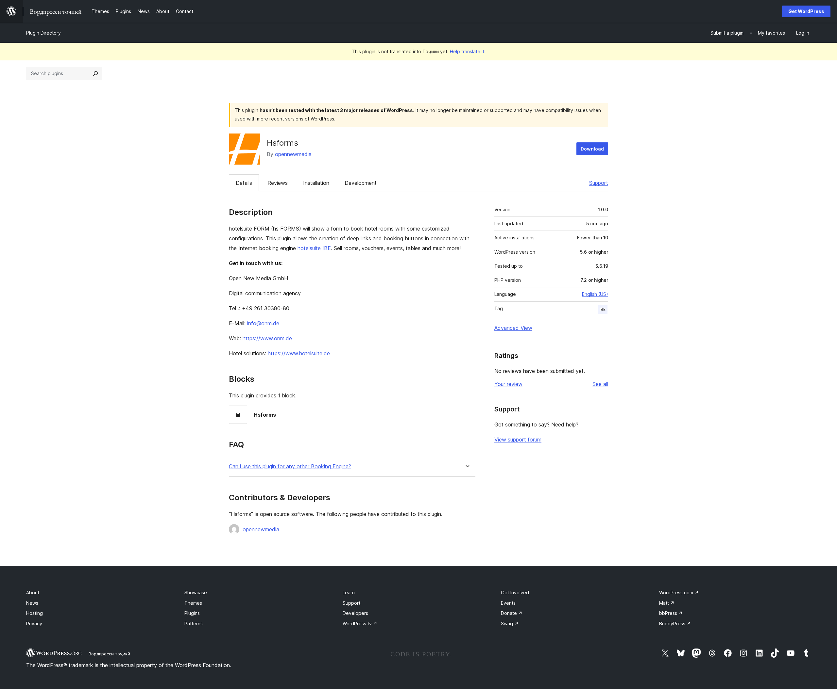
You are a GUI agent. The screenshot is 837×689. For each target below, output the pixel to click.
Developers (355, 613)
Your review (508, 384)
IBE (603, 309)
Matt (667, 603)
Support (598, 183)
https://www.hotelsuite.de (299, 353)
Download (592, 149)
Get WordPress (806, 11)
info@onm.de (263, 323)
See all (600, 384)
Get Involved (515, 592)
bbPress (671, 613)
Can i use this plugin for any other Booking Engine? (290, 466)
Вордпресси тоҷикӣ (109, 653)
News (32, 603)
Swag (510, 623)
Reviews (277, 183)
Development (361, 183)
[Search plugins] (95, 73)
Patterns (193, 623)
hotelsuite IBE (314, 248)
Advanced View (513, 328)
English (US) (595, 294)
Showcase (195, 592)
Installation (316, 183)
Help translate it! (468, 51)
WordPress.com (679, 592)
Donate (511, 613)
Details (244, 183)
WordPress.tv (360, 623)
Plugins (192, 613)
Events (508, 603)
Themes (193, 603)
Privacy (34, 623)
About (32, 592)
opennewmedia (293, 154)
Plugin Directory (43, 33)
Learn (349, 592)
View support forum (517, 439)
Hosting (34, 613)
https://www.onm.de (267, 338)
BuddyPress (675, 623)
